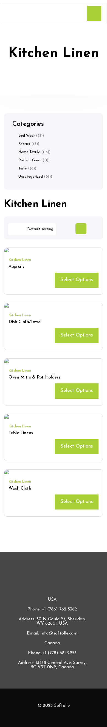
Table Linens (21, 433)
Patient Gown (29, 160)
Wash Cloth (20, 488)
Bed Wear (26, 136)
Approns (16, 266)
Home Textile (29, 152)
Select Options (76, 280)
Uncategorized (30, 176)
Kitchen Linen (20, 260)
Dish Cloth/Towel (25, 322)
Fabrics (24, 144)
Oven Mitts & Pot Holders (34, 377)
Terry (22, 168)
